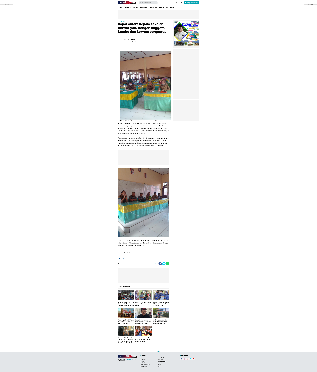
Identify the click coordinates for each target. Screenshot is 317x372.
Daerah (142, 358)
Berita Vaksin (144, 366)
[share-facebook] (160, 263)
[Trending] (181, 2)
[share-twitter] (164, 263)
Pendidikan (170, 7)
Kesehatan (144, 7)
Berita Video (161, 363)
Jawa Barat (144, 368)
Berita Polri (161, 358)
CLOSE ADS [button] (6, 4)
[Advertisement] (158, 14)
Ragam (135, 7)
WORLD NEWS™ (130, 359)
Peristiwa (153, 7)
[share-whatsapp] (167, 263)
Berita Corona (144, 363)
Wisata (159, 364)
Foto (159, 366)
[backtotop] (158, 352)
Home (120, 7)
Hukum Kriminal (162, 361)
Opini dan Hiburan (145, 364)
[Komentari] (119, 263)
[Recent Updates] (177, 2)
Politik (161, 7)
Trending (127, 7)
